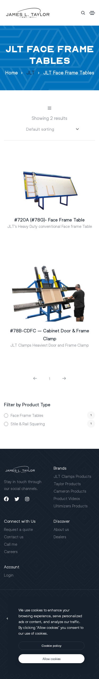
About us (61, 529)
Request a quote (18, 529)
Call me (10, 544)
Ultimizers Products (71, 505)
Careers (11, 551)
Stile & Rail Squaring (28, 423)
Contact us (13, 536)
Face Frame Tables (27, 415)
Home (11, 73)
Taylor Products (67, 483)
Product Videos (67, 498)
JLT (30, 73)
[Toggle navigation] (92, 13)
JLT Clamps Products (72, 476)
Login (8, 575)
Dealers (60, 536)
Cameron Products (70, 491)
